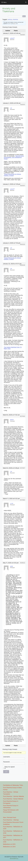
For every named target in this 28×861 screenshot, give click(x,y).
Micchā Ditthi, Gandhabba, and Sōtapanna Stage (14, 157)
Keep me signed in (10, 767)
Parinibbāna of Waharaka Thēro (13, 785)
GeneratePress (14, 858)
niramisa (15, 19)
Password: (6, 761)
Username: (6, 756)
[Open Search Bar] (26, 2)
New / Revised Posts (9, 817)
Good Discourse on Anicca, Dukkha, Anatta (12, 174)
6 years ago (9, 23)
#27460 (22, 500)
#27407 (22, 468)
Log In (6, 771)
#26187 (22, 34)
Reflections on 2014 (9, 846)
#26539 (22, 265)
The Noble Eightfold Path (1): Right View (13, 347)
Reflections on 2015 (9, 844)
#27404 (22, 416)
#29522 (22, 562)
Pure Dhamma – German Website (13, 796)
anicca (10, 19)
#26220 (22, 244)
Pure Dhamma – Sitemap (11, 820)
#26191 (22, 104)
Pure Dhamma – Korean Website (13, 799)
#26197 (22, 185)
